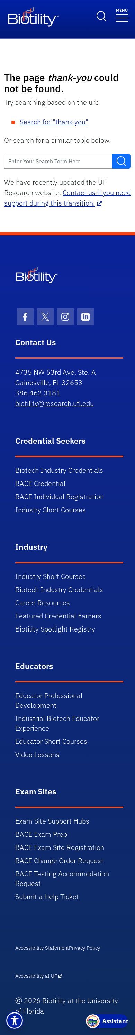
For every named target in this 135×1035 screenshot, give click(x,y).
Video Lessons (37, 754)
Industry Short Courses (50, 509)
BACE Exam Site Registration (59, 847)
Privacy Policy (84, 948)
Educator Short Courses (51, 741)
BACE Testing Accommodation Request (62, 878)
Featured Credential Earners (58, 615)
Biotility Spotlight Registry (55, 629)
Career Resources (42, 602)
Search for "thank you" (54, 122)
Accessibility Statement (42, 948)
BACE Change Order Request (59, 860)
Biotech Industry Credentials (59, 470)
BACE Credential (40, 483)
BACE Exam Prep (41, 834)
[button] (15, 1020)
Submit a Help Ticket (47, 896)
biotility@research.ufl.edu (54, 403)
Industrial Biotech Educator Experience (57, 723)
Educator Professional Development (48, 700)
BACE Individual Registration (59, 496)
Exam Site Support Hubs (52, 821)
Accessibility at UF (36, 976)
